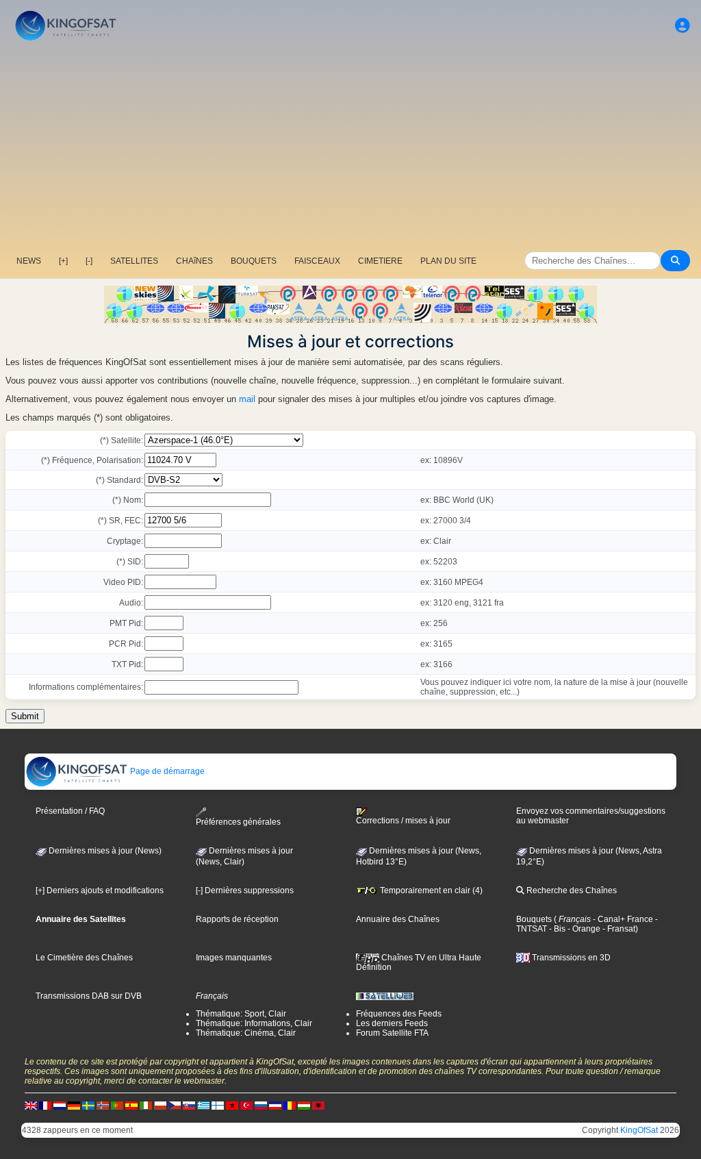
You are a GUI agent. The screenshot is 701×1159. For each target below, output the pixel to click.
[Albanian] (318, 1105)
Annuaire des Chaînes (397, 919)
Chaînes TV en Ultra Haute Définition (418, 962)
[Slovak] (189, 1105)
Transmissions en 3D (570, 957)
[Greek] (203, 1105)
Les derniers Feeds (392, 1023)
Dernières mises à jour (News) (104, 851)
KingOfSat (639, 1130)
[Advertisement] (350, 147)
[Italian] (146, 1105)
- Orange (582, 929)
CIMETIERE (380, 261)
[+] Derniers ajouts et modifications (100, 890)
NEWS (28, 261)
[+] (63, 261)
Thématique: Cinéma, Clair (246, 1033)
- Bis (556, 929)
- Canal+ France (622, 919)
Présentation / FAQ (70, 811)
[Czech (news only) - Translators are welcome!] (174, 1105)
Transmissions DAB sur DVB (89, 996)
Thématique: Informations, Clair (254, 1023)
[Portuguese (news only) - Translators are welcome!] (117, 1105)
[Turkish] (246, 1105)
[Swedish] (88, 1105)
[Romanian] (289, 1105)
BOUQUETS (254, 261)
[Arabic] (232, 1105)
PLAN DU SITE (448, 261)
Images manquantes (234, 957)
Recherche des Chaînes (570, 890)
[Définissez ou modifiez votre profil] (682, 25)
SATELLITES (134, 261)
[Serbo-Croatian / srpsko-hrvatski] (275, 1105)
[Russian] (261, 1105)
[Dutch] (59, 1105)
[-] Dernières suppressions (245, 890)
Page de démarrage (166, 771)
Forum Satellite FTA (392, 1033)
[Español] (131, 1105)
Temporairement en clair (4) (430, 890)
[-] (89, 261)
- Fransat (617, 929)
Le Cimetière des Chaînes (84, 957)
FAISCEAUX (317, 261)
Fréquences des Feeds (399, 1014)
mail (247, 399)
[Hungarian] (304, 1105)
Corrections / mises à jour (403, 820)
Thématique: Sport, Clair (241, 1014)
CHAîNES (194, 261)
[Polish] (160, 1105)
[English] (31, 1105)
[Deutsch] (74, 1105)
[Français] (45, 1105)
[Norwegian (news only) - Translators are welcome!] (103, 1105)
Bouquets (534, 919)
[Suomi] (218, 1105)
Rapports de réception (237, 919)
